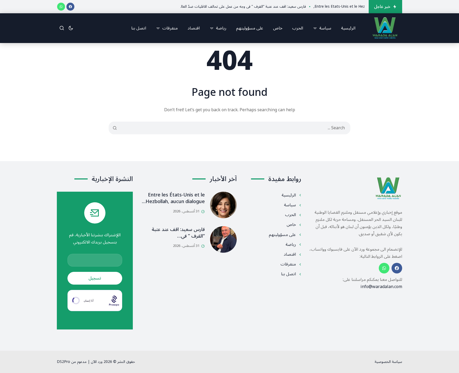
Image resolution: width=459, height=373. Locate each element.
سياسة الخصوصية (388, 362)
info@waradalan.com (381, 286)
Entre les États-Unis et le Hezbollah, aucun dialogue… (173, 198)
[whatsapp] (61, 7)
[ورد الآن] (385, 28)
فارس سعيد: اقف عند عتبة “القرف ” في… (178, 232)
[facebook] (70, 7)
